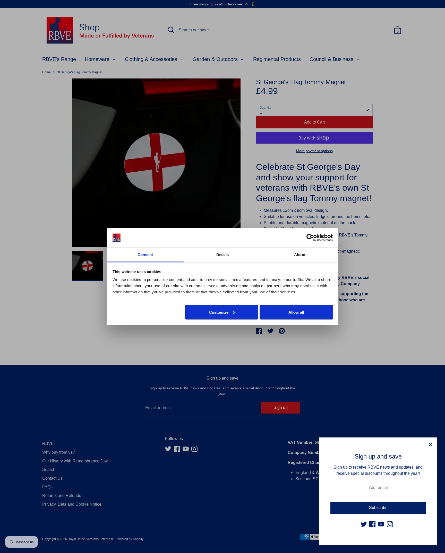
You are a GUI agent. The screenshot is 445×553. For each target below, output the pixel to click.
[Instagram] (390, 524)
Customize (219, 312)
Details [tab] (222, 254)
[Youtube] (381, 524)
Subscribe (378, 507)
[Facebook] (372, 524)
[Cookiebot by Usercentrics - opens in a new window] (310, 238)
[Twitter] (364, 524)
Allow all (296, 312)
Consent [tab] (145, 254)
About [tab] (299, 254)
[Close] (430, 444)
